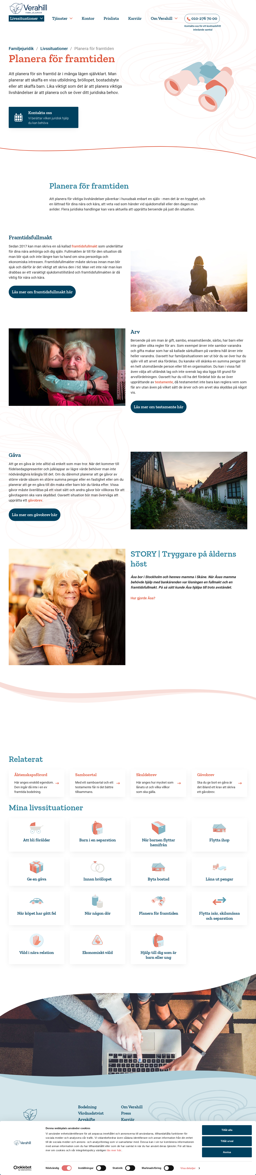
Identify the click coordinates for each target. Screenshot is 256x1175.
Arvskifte (86, 1119)
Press (126, 1113)
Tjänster (59, 18)
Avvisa (227, 1152)
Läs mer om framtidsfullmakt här (42, 291)
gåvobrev (35, 500)
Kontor (88, 18)
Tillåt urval (227, 1141)
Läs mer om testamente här (158, 406)
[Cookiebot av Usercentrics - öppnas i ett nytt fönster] (22, 1168)
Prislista (111, 18)
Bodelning (87, 1106)
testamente (164, 382)
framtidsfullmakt (84, 246)
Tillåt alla (227, 1129)
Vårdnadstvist (91, 1113)
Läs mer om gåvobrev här (34, 514)
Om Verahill (161, 18)
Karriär (135, 18)
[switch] (101, 1168)
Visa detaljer (188, 1168)
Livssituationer (24, 18)
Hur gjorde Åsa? (143, 598)
